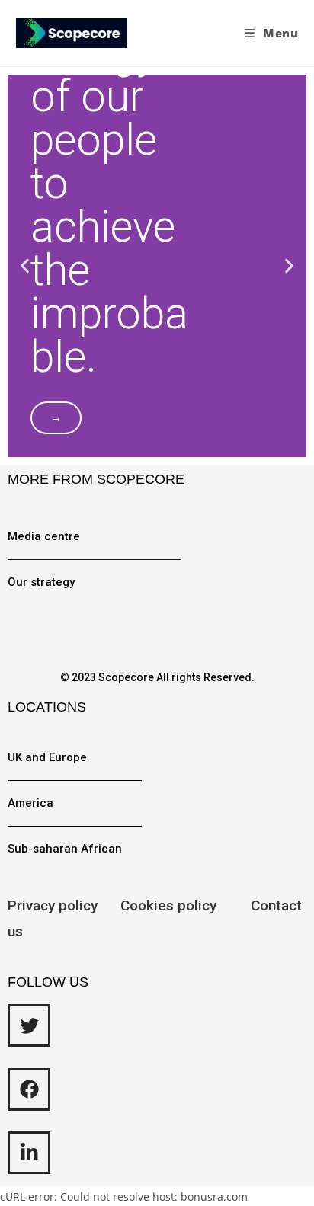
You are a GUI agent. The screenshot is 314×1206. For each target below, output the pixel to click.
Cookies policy (183, 905)
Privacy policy (53, 905)
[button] (24, 266)
